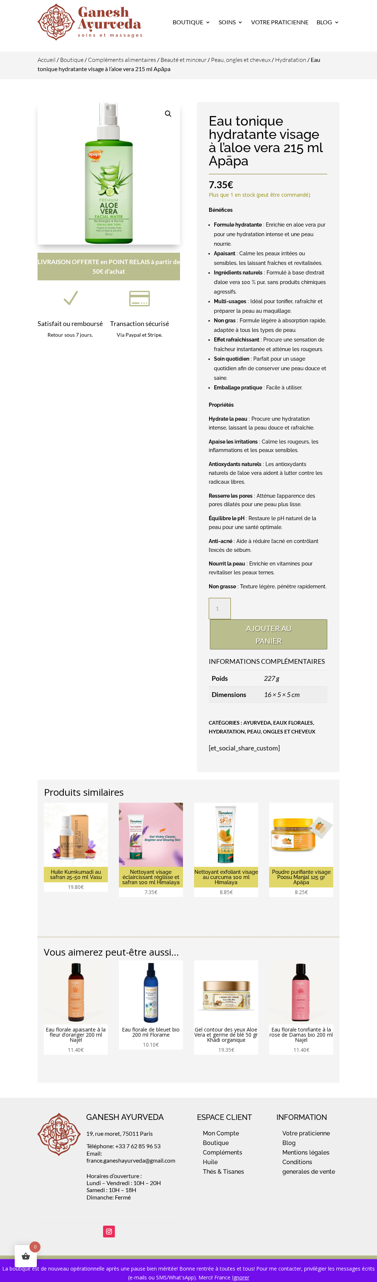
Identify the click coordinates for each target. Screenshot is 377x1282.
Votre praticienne (306, 1133)
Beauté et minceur (184, 59)
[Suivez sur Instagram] (109, 1231)
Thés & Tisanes (223, 1171)
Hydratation (290, 59)
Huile (210, 1162)
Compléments (222, 1152)
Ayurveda (257, 722)
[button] (168, 113)
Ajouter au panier (269, 634)
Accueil (47, 59)
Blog (324, 21)
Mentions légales (306, 1152)
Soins (227, 21)
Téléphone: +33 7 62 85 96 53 (124, 1145)
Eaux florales (293, 722)
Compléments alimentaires (122, 59)
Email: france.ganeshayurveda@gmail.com (131, 1157)
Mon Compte (221, 1133)
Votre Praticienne (280, 21)
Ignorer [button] (240, 1277)
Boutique (188, 21)
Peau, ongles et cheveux (241, 59)
